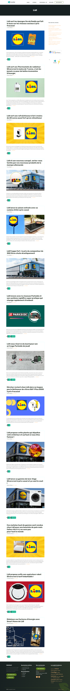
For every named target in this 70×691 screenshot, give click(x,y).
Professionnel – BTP (43, 2)
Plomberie (53, 681)
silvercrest (14, 517)
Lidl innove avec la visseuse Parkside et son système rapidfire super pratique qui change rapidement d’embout (25, 298)
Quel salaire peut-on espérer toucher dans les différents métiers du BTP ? (55, 30)
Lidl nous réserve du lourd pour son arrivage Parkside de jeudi (22, 345)
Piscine (60, 679)
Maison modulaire (25, 668)
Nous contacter (41, 668)
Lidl (9, 59)
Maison (28, 2)
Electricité (53, 674)
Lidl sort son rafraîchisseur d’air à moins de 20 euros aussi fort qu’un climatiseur (24, 117)
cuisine (58, 672)
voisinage (52, 682)
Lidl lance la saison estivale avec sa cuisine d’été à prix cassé (22, 209)
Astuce (57, 669)
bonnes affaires (54, 670)
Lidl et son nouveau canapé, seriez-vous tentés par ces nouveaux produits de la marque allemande (24, 163)
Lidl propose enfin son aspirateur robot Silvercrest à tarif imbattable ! (24, 575)
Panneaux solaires (56, 677)
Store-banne (60, 681)
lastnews (53, 676)
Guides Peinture (59, 674)
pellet (57, 679)
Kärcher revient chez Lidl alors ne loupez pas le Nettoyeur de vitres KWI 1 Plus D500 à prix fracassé (25, 389)
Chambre (58, 670)
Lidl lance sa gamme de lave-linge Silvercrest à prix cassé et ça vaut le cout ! (25, 481)
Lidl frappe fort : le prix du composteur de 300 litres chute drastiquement (25, 252)
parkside (13, 336)
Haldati (23, 674)
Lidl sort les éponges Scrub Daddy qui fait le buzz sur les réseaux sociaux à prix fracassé (25, 23)
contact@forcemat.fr (41, 670)
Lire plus (32, 56)
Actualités (51, 2)
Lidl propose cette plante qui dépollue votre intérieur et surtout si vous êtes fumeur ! (23, 435)
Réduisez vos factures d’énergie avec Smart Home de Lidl (23, 620)
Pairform (24, 673)
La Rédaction (10, 677)
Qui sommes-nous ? (11, 674)
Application (52, 668)
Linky (59, 676)
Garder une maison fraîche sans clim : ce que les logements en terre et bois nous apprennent (55, 34)
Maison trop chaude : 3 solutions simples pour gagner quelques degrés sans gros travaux (54, 43)
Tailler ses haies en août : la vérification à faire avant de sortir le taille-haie (55, 39)
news (62, 676)
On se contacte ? (59, 2)
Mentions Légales (61, 689)
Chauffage (54, 672)
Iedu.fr (23, 676)
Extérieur (34, 2)
